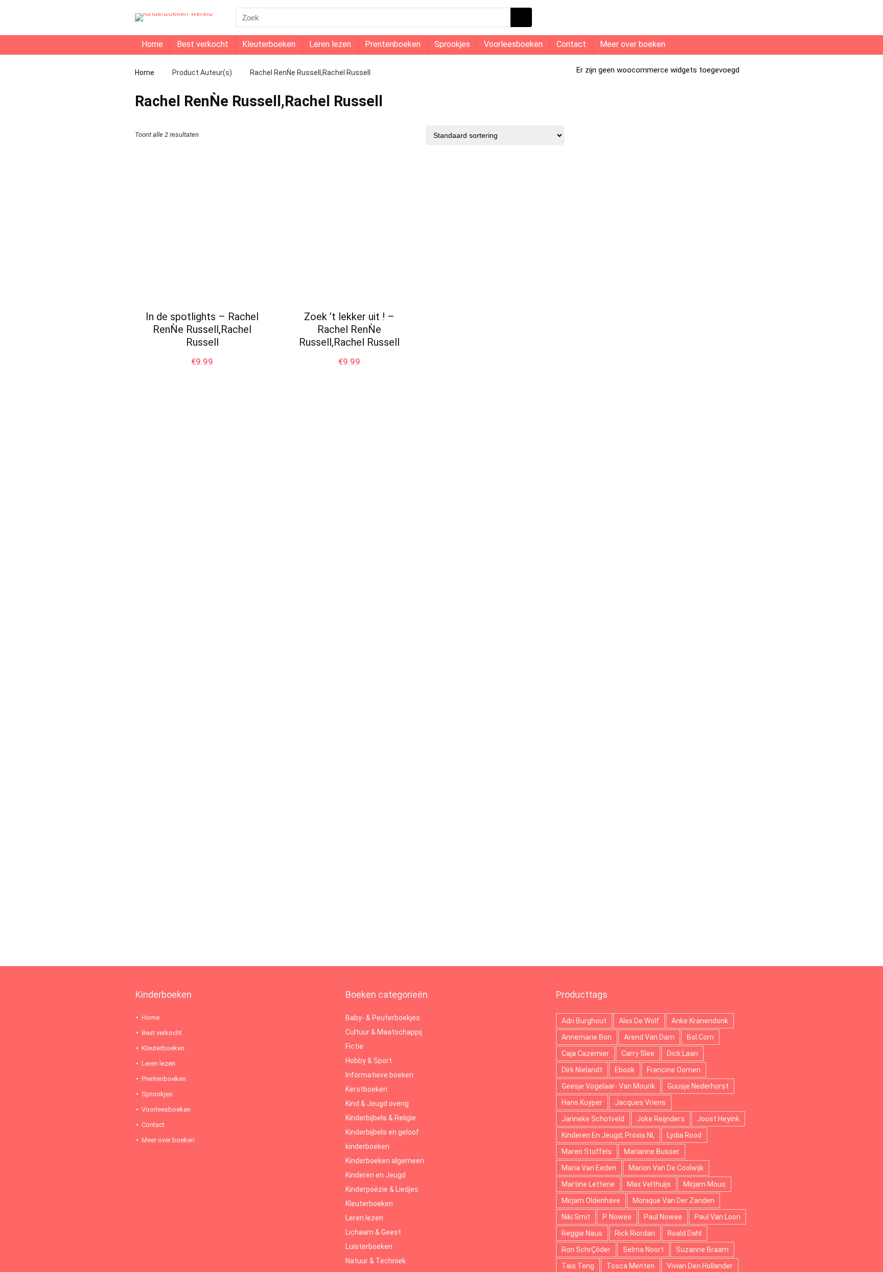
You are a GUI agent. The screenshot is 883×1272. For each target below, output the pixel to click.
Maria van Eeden (589, 1168)
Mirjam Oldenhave (591, 1200)
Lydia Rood (684, 1135)
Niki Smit (576, 1217)
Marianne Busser (652, 1151)
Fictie (354, 1046)
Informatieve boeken (379, 1075)
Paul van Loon (717, 1217)
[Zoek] (521, 17)
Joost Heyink (718, 1119)
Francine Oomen (674, 1070)
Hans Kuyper (582, 1102)
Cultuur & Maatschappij (383, 1032)
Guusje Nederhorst (698, 1086)
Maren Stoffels (587, 1151)
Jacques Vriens (640, 1102)
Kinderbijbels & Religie (380, 1118)
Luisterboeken (368, 1246)
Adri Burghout (584, 1021)
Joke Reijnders (661, 1119)
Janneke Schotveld (593, 1119)
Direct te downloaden (202, 372)
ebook (625, 1070)
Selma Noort (643, 1249)
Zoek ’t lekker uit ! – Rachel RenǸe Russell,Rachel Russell (349, 329)
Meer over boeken (632, 44)
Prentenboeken (393, 44)
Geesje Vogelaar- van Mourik (608, 1086)
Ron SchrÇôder (586, 1249)
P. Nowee (617, 1217)
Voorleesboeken (513, 44)
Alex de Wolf (639, 1021)
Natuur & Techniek (375, 1261)
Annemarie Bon (587, 1037)
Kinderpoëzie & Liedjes (382, 1189)
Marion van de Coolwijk (666, 1168)
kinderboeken (367, 1146)
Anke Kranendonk (699, 1021)
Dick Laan (682, 1053)
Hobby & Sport (368, 1061)
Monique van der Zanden (673, 1200)
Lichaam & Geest (373, 1232)
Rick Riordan (635, 1233)
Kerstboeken (366, 1089)
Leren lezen (330, 44)
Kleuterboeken (268, 44)
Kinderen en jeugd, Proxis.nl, (608, 1135)
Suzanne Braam (702, 1249)
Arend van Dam (649, 1037)
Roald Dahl (684, 1233)
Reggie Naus (582, 1233)
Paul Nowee (663, 1217)
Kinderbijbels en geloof (382, 1132)
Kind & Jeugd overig (377, 1103)
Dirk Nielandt (582, 1070)
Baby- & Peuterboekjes (382, 1018)
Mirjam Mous (704, 1184)
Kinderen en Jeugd (375, 1175)
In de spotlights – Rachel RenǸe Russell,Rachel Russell (202, 329)
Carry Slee (638, 1053)
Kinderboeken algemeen (384, 1161)
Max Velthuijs (649, 1184)
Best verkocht (202, 44)
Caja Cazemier (585, 1053)
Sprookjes (452, 44)
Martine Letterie (588, 1184)
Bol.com (700, 1037)
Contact (571, 44)
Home (152, 44)
